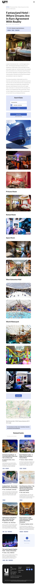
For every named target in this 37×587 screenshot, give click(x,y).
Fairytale (9, 30)
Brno (4, 489)
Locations (12, 568)
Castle (21, 468)
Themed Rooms (22, 426)
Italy (9, 522)
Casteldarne (6, 522)
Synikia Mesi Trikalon (7, 459)
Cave (3, 468)
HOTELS (7, 7)
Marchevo (22, 459)
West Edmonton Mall (10, 428)
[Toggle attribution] (29, 417)
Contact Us (28, 567)
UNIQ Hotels (17, 24)
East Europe (4, 460)
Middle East (12, 552)
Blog (11, 567)
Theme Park (17, 30)
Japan (24, 492)
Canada (17, 28)
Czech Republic (9, 489)
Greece (13, 459)
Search (18, 108)
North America (21, 28)
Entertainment (11, 426)
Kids (3, 531)
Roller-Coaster (17, 426)
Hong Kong (23, 523)
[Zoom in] (29, 401)
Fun (14, 426)
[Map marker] (18, 409)
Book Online (18, 114)
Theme (13, 30)
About (19, 572)
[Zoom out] (29, 403)
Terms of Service (19, 568)
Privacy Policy (21, 570)
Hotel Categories (13, 572)
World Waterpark (17, 428)
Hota (21, 492)
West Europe (13, 522)
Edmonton (14, 28)
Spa (6, 531)
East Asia (27, 492)
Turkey (8, 552)
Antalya (5, 552)
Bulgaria (26, 459)
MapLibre (28, 417)
